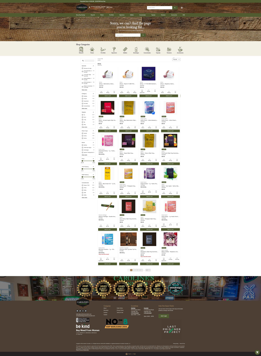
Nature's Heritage (103, 215)
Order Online (120, 308)
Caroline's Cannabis (124, 247)
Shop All (81, 52)
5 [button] (141, 270)
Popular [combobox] (175, 59)
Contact (105, 312)
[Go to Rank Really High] (130, 354)
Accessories (180, 52)
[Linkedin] (85, 311)
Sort (174, 57)
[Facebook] (77, 311)
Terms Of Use (182, 343)
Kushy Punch (143, 118)
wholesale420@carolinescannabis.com (85, 315)
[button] (101, 7)
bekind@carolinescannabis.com (83, 314)
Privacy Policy (120, 310)
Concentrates (147, 52)
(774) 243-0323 (135, 313)
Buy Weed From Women (87, 330)
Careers (105, 314)
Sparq (100, 118)
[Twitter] (80, 311)
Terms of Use (120, 312)
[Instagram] (83, 311)
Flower (92, 52)
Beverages (136, 52)
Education (106, 310)
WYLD (100, 82)
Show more (84, 89)
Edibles (125, 52)
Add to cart (108, 95)
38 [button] (146, 270)
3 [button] (136, 270)
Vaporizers (114, 52)
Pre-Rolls (103, 52)
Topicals (158, 52)
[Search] (174, 7)
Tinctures (169, 52)
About (105, 308)
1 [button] (131, 270)
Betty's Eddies (165, 250)
